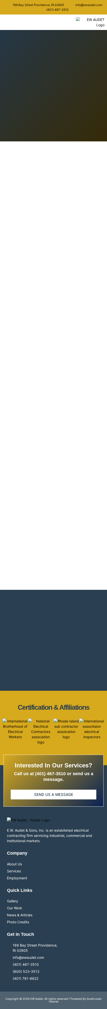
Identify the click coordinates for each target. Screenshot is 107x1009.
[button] (10, 22)
